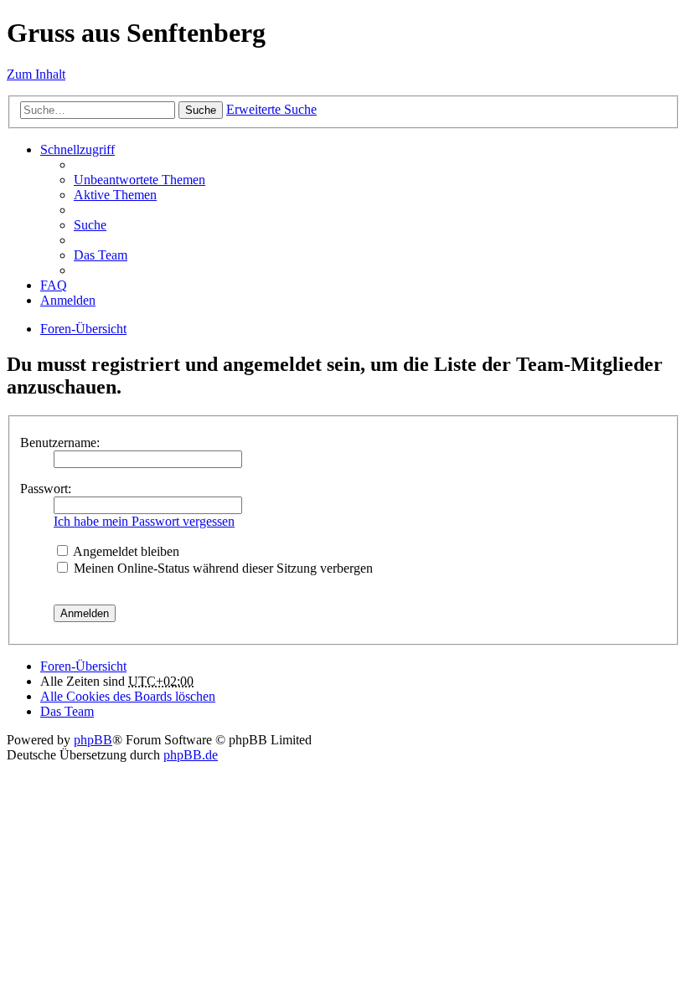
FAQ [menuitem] (53, 285)
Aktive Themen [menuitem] (115, 195)
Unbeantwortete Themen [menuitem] (139, 179)
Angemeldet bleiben (124, 551)
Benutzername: (60, 442)
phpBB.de (190, 755)
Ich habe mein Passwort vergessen (144, 521)
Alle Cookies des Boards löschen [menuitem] (127, 696)
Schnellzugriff (77, 149)
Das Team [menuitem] (100, 255)
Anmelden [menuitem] (68, 300)
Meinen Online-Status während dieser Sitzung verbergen (221, 568)
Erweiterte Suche (271, 109)
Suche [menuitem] (90, 225)
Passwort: (45, 488)
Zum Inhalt (36, 74)
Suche (200, 110)
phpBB (93, 740)
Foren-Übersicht (83, 329)
